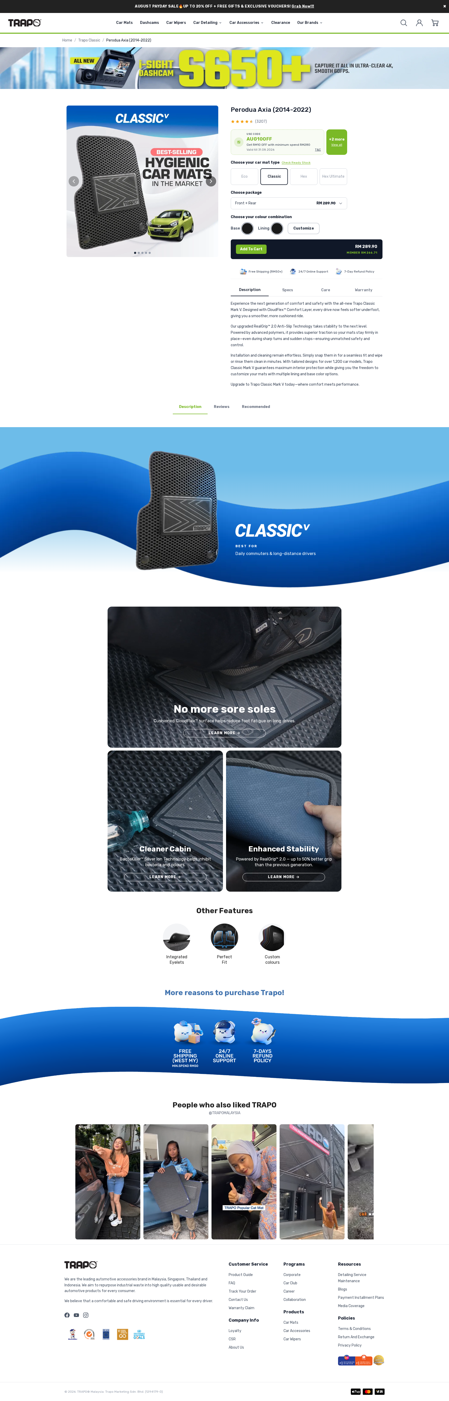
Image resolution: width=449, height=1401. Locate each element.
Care (325, 290)
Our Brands (307, 22)
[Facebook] (67, 1315)
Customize (303, 228)
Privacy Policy (350, 1345)
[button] (277, 142)
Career (289, 1291)
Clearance (280, 22)
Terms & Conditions (354, 1329)
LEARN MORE (224, 733)
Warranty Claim (241, 1308)
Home (67, 40)
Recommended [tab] (256, 407)
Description (250, 290)
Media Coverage (351, 1306)
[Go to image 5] (150, 253)
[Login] (419, 23)
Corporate (292, 1275)
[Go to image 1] (135, 253)
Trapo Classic (89, 40)
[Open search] (404, 23)
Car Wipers (176, 22)
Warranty (363, 290)
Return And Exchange (356, 1337)
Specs (287, 290)
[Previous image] (74, 181)
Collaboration (294, 1300)
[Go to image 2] (139, 253)
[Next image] (211, 181)
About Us (236, 1347)
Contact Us (238, 1300)
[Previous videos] (80, 1183)
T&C (318, 149)
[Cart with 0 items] (435, 23)
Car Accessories (244, 22)
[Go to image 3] (142, 253)
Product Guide (241, 1275)
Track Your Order (242, 1291)
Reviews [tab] (221, 407)
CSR (232, 1339)
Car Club (290, 1283)
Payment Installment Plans (361, 1297)
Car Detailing (205, 22)
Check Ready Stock (296, 162)
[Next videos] (368, 1183)
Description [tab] (190, 407)
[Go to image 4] (146, 253)
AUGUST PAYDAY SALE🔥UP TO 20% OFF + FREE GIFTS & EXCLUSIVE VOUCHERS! (224, 6)
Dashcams (149, 22)
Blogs (342, 1289)
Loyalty (235, 1331)
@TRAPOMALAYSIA (224, 1113)
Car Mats (124, 22)
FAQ (232, 1283)
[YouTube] (76, 1315)
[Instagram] (85, 1315)
